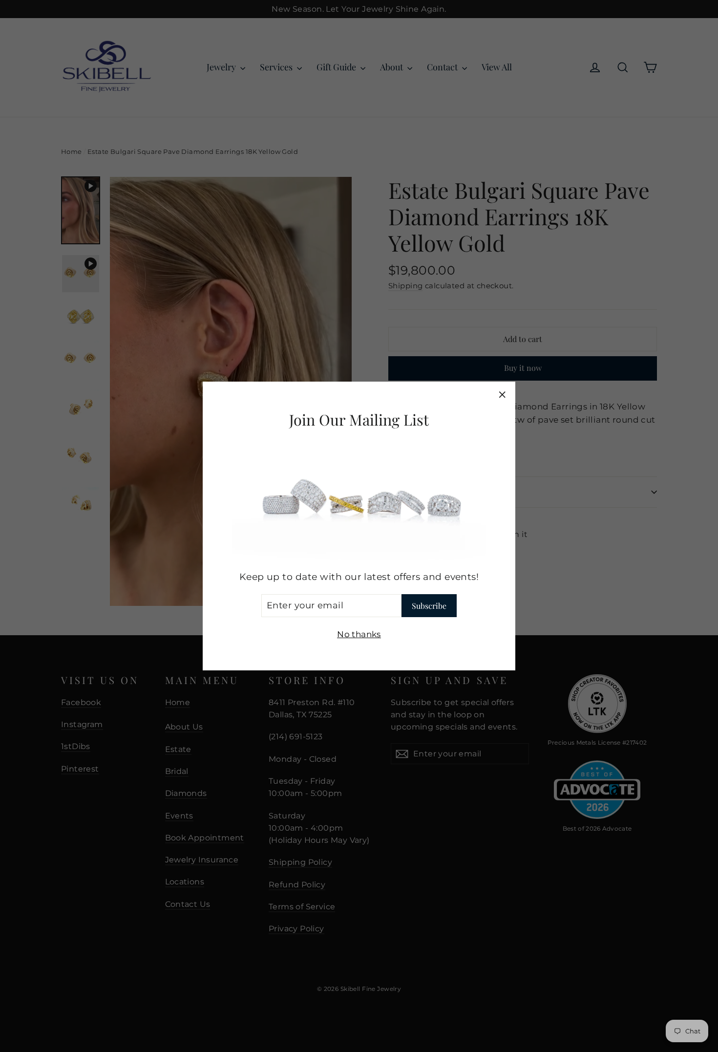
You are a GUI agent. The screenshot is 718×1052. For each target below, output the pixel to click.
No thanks (359, 634)
